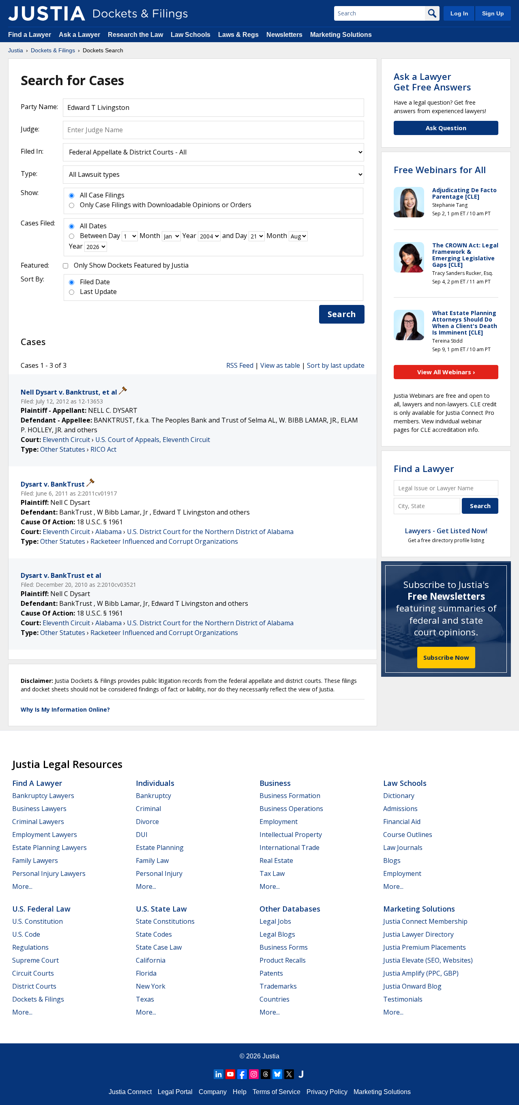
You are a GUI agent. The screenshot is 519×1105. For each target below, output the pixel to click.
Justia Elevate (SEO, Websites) (428, 960)
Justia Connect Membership (425, 921)
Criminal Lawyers (38, 821)
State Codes (154, 934)
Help (240, 1091)
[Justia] (46, 13)
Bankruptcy (153, 795)
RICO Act (103, 449)
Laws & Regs (238, 34)
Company (213, 1091)
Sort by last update (336, 365)
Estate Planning (160, 847)
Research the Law (135, 34)
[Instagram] (254, 1074)
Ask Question (446, 128)
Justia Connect (130, 1091)
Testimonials (402, 999)
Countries (275, 999)
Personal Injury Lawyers (49, 873)
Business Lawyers (39, 808)
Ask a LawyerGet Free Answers (432, 81)
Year (189, 235)
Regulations (30, 947)
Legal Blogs (277, 934)
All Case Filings (102, 195)
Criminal (148, 808)
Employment (279, 821)
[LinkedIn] (218, 1074)
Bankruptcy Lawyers (43, 795)
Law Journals (402, 847)
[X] (289, 1074)
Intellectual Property (291, 834)
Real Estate (276, 860)
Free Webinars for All (440, 169)
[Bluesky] (277, 1074)
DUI (142, 834)
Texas (145, 999)
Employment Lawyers (44, 834)
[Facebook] (242, 1074)
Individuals (155, 783)
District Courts (34, 986)
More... (22, 886)
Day (114, 235)
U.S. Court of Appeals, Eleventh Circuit (152, 439)
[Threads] (265, 1074)
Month (149, 235)
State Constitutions (165, 921)
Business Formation (290, 795)
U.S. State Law (161, 909)
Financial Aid (401, 821)
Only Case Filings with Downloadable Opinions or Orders (165, 204)
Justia (270, 1056)
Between (93, 235)
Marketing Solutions (341, 34)
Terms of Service (276, 1091)
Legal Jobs (275, 921)
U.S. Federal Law (41, 909)
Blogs (392, 860)
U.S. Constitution (37, 921)
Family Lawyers (35, 860)
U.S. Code (26, 934)
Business (275, 783)
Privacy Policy (327, 1091)
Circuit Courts (33, 973)
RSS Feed (239, 365)
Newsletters (284, 34)
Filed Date (95, 281)
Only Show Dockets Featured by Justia (131, 265)
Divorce (147, 821)
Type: (29, 173)
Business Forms (284, 947)
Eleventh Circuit (66, 439)
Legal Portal (175, 1091)
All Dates (93, 225)
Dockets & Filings (38, 999)
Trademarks (278, 986)
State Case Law (159, 947)
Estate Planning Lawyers (49, 847)
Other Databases (290, 909)
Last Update (98, 291)
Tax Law (272, 873)
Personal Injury (159, 873)
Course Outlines (407, 834)
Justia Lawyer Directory (418, 934)
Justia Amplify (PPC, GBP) (421, 973)
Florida (146, 973)
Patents (271, 973)
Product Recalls (283, 960)
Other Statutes (62, 449)
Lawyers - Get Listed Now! (446, 530)
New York (150, 986)
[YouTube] (230, 1074)
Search (342, 314)
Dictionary (398, 795)
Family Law (152, 860)
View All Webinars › (446, 372)
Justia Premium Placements (424, 947)
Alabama (108, 531)
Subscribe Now (446, 657)
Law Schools (190, 34)
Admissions (400, 808)
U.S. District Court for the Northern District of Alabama (210, 531)
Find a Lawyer (29, 34)
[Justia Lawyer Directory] (301, 1074)
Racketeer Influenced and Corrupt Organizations (164, 541)
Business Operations (291, 808)
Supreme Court (35, 960)
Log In (459, 13)
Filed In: (32, 151)
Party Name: (39, 106)
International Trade (290, 847)
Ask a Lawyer (80, 34)
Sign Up (493, 13)
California (150, 960)
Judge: (30, 128)
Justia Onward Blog (412, 986)
